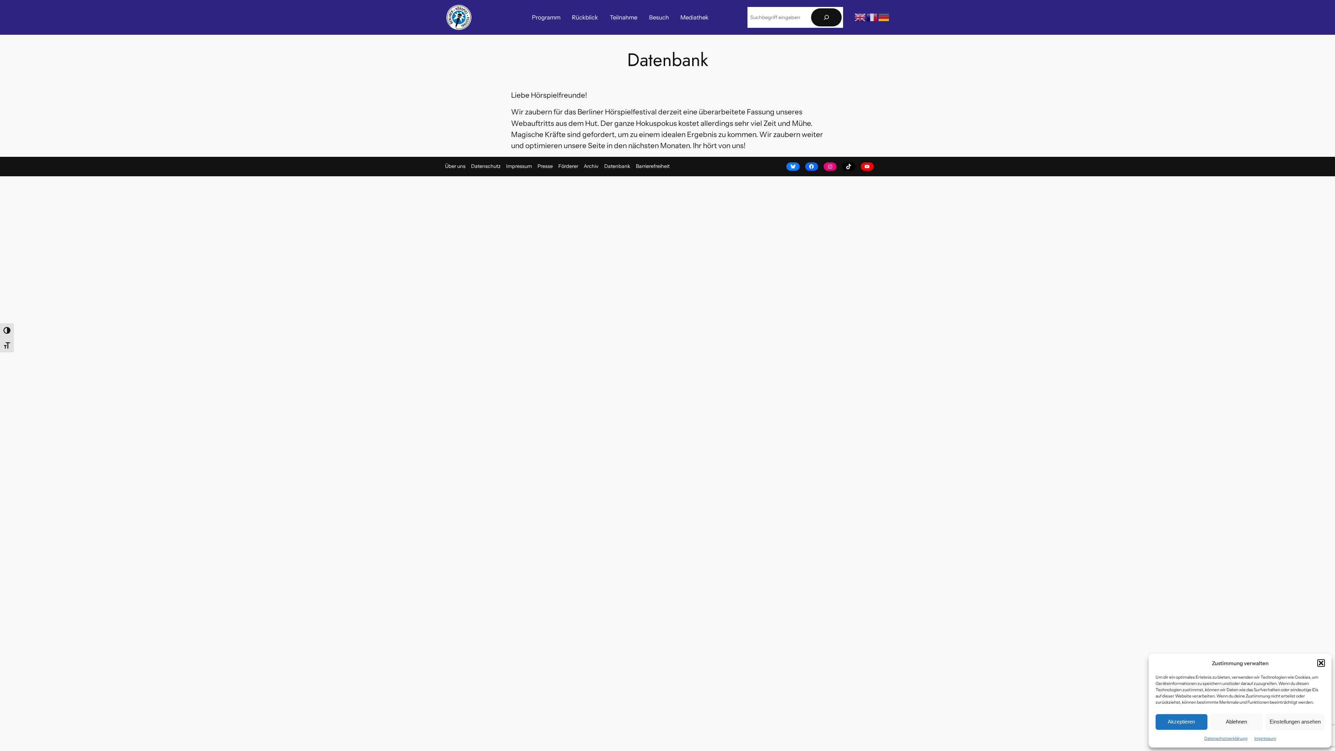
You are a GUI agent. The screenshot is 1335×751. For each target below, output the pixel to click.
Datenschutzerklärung (1225, 738)
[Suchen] (826, 17)
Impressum (1265, 738)
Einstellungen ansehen (1295, 722)
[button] (1321, 663)
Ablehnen (1236, 722)
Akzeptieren (1181, 722)
